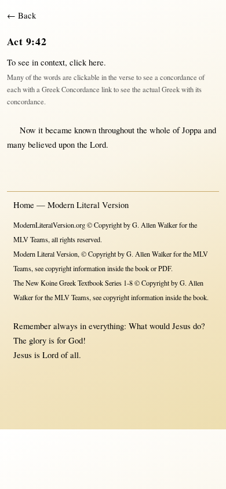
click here (87, 62)
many (16, 144)
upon (67, 144)
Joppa (192, 130)
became (58, 130)
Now (28, 130)
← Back (21, 15)
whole (160, 130)
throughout (116, 130)
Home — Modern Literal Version (71, 204)
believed (42, 144)
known (85, 130)
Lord (98, 144)
